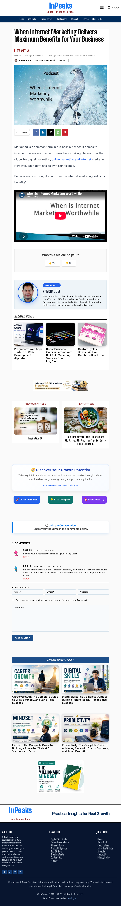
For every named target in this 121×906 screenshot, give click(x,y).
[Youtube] (20, 872)
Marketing (23, 50)
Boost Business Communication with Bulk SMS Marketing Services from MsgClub (59, 355)
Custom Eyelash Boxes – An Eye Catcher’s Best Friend (91, 352)
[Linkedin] (43, 132)
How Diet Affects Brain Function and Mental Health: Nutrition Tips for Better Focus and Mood (86, 440)
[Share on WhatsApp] (117, 460)
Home (17, 55)
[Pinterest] (65, 132)
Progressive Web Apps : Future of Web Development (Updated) (28, 353)
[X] (50, 132)
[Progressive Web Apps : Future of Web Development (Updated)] (28, 334)
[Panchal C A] (16, 60)
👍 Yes (52, 263)
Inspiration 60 (35, 438)
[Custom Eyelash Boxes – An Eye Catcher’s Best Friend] (92, 334)
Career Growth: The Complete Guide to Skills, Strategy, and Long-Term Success (35, 699)
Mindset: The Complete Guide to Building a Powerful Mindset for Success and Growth (32, 748)
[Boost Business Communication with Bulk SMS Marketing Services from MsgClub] (60, 334)
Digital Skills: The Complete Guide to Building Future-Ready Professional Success (85, 699)
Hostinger (72, 898)
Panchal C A (25, 60)
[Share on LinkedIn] (117, 445)
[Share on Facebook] (117, 438)
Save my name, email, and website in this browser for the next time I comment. (51, 600)
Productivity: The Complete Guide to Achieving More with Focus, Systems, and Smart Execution (85, 748)
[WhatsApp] (58, 132)
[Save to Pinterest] (117, 467)
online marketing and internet (71, 159)
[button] (112, 7)
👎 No (69, 263)
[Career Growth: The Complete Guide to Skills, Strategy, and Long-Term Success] (35, 679)
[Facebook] (36, 132)
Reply (26, 557)
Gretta (27, 566)
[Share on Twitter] (117, 453)
